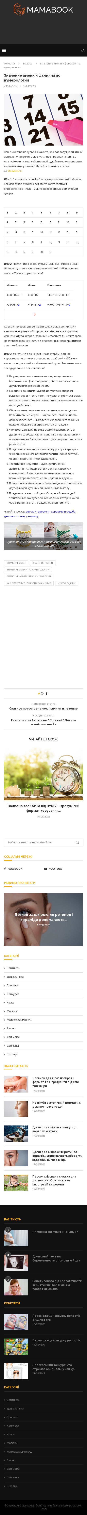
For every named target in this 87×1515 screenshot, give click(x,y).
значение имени (42, 562)
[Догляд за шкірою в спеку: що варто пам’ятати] (16, 1133)
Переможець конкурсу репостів (56, 1340)
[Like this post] (42, 693)
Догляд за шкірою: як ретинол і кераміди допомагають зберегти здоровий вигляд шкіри (57, 1155)
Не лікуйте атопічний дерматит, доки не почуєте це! (56, 1104)
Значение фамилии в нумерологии (29, 576)
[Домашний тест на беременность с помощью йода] (16, 1263)
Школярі (12, 1054)
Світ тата (13, 1045)
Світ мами (13, 1037)
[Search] (83, 50)
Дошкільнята (15, 976)
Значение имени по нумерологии (28, 569)
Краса (11, 1002)
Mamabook (15, 171)
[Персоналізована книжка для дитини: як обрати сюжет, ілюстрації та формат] (16, 1183)
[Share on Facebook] (46, 693)
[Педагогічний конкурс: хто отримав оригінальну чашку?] (16, 1371)
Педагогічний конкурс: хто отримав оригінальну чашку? (53, 1367)
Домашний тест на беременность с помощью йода (56, 1258)
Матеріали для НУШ (19, 1020)
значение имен (16, 562)
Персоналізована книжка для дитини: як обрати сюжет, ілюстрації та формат (54, 1180)
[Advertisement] (43, 31)
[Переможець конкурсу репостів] (16, 1347)
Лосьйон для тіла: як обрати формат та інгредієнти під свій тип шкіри (55, 1082)
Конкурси (13, 994)
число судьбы (66, 583)
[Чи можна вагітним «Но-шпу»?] (16, 1238)
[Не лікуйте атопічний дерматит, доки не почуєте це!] (16, 1109)
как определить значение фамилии (29, 583)
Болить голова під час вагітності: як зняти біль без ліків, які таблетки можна (57, 1285)
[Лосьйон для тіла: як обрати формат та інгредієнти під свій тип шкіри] (16, 1084)
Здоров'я (13, 985)
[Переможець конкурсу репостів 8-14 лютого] (16, 1322)
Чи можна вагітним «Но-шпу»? (55, 1231)
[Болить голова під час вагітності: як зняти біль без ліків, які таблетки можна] (16, 1287)
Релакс (27, 63)
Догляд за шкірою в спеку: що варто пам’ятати (54, 1129)
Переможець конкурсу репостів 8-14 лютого (56, 1317)
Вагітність (13, 968)
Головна (9, 63)
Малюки (12, 1011)
